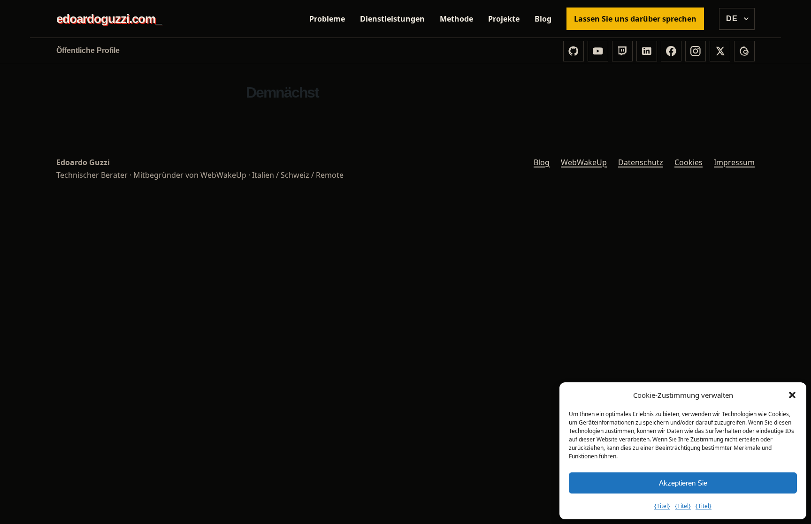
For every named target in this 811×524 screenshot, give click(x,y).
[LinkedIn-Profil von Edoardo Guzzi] (646, 51)
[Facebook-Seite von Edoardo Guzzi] (671, 51)
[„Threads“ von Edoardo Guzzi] (744, 51)
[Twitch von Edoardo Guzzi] (622, 51)
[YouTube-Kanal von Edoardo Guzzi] (598, 51)
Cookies (688, 162)
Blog (543, 19)
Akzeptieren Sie (683, 483)
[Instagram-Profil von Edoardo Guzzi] (695, 51)
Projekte (504, 19)
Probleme (327, 19)
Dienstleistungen (392, 19)
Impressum (734, 162)
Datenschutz (640, 162)
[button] (792, 395)
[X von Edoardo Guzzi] (720, 51)
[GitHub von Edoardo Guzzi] (573, 51)
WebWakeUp (584, 162)
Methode (456, 19)
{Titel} (662, 506)
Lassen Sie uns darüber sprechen (635, 19)
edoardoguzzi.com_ (108, 18)
